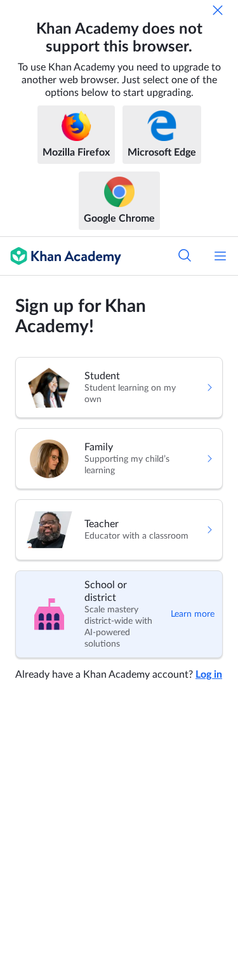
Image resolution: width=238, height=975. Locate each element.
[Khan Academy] (60, 256)
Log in (208, 674)
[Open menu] (220, 256)
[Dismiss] (218, 10)
